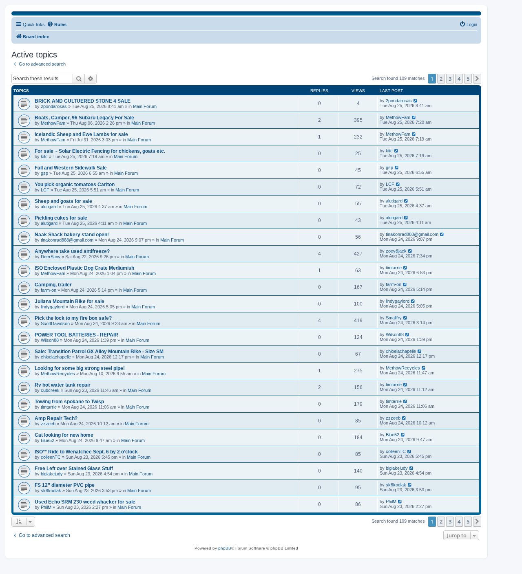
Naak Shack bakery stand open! (72, 235)
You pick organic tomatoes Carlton (75, 184)
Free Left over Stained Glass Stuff (74, 468)
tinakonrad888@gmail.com (67, 240)
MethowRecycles (58, 373)
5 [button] (468, 78)
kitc (44, 156)
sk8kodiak (51, 490)
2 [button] (441, 78)
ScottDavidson (55, 323)
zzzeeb (48, 423)
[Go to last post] (415, 100)
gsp (44, 173)
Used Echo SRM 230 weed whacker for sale (85, 502)
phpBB (224, 548)
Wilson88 (50, 340)
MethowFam (53, 123)
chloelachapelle (56, 356)
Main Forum (145, 106)
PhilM (46, 507)
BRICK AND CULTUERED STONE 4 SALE (82, 101)
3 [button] (450, 78)
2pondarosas (54, 106)
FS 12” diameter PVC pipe (65, 485)
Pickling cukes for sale (61, 218)
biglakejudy (52, 473)
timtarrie (394, 267)
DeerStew (50, 256)
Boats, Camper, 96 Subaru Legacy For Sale (84, 118)
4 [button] (459, 78)
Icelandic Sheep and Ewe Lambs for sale (81, 134)
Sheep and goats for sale (63, 201)
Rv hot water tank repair (63, 385)
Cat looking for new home (64, 435)
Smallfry (394, 317)
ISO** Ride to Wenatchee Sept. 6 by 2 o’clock (86, 452)
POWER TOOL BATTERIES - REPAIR (76, 335)
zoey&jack (396, 251)
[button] (477, 79)
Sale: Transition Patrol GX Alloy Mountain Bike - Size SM (99, 351)
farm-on (48, 290)
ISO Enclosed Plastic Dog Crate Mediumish (84, 268)
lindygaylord (52, 306)
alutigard (49, 206)
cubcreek (50, 390)
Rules (60, 24)
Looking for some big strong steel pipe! (80, 368)
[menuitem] (468, 24)
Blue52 (47, 440)
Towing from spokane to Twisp (69, 402)
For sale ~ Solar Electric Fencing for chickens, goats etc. (100, 151)
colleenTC (51, 457)
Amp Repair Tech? (56, 418)
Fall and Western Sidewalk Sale (71, 168)
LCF (45, 189)
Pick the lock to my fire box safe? (73, 318)
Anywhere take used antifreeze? (72, 251)
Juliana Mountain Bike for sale (69, 301)
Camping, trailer (53, 285)
